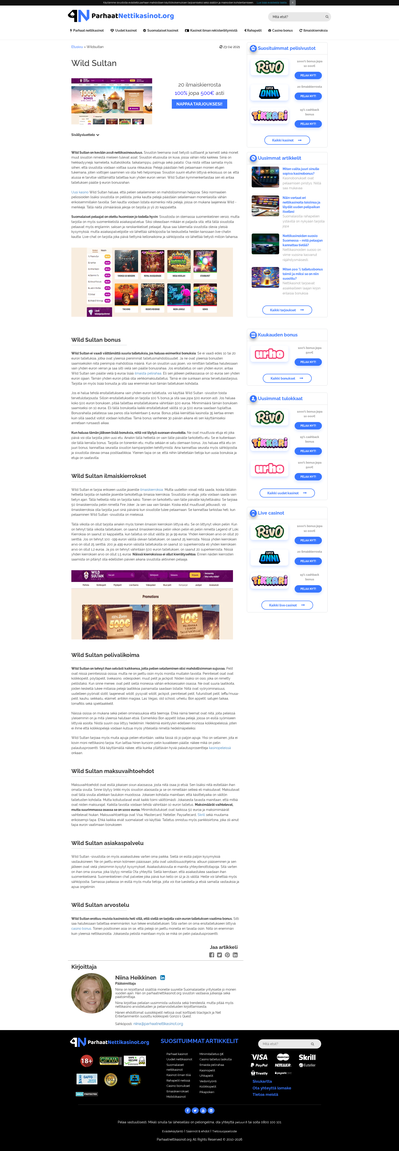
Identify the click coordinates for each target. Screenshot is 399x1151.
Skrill (201, 815)
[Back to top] (386, 1138)
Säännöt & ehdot (197, 1131)
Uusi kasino (79, 192)
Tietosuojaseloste (224, 1131)
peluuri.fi (241, 1122)
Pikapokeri (207, 1092)
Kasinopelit (207, 1070)
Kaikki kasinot (282, 140)
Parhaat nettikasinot (88, 30)
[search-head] (327, 17)
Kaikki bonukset (283, 378)
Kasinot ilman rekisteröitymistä (213, 30)
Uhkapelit (206, 1075)
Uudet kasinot (126, 30)
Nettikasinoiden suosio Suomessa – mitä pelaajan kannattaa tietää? (303, 240)
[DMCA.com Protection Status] (86, 1094)
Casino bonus (282, 30)
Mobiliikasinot (176, 1096)
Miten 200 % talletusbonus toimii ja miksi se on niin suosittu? (303, 273)
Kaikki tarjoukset (283, 310)
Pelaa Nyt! (308, 75)
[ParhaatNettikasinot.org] (134, 16)
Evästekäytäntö (172, 1131)
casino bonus (81, 928)
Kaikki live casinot (283, 605)
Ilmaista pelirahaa (212, 1065)
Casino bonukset (178, 1086)
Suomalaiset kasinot (162, 30)
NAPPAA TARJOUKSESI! (199, 104)
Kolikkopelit (208, 1086)
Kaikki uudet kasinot (283, 493)
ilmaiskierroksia (151, 490)
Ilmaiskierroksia (315, 30)
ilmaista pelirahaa (148, 373)
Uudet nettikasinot (179, 1059)
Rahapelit (254, 30)
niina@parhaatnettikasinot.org (158, 1024)
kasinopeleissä (220, 748)
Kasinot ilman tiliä (178, 1075)
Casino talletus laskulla (216, 1059)
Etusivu (77, 47)
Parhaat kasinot (177, 1054)
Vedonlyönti (208, 1081)
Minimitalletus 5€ (212, 1054)
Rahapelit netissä (178, 1080)
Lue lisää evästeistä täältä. (272, 2)
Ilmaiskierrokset (177, 1091)
